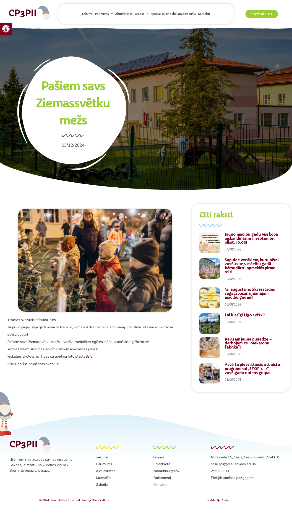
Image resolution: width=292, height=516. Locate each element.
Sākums (87, 14)
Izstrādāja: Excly (218, 500)
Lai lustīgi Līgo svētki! (245, 315)
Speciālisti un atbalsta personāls (173, 14)
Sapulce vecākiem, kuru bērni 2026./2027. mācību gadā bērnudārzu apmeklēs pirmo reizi (252, 266)
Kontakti (204, 14)
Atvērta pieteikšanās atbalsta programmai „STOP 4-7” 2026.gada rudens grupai (252, 368)
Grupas (139, 14)
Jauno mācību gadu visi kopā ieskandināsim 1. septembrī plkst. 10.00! (251, 238)
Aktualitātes (124, 14)
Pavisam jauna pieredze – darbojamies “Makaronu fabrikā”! (248, 343)
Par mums (102, 14)
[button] (6, 29)
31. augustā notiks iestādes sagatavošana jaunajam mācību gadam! (250, 293)
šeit (89, 356)
